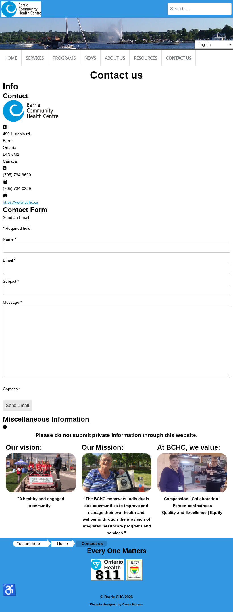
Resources (145, 58)
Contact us (178, 58)
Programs (64, 58)
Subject (11, 281)
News (90, 58)
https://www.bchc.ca (20, 202)
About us (115, 58)
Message (12, 302)
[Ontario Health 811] (107, 579)
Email (9, 260)
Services (35, 58)
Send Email (17, 405)
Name (9, 239)
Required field (16, 228)
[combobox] (200, 9)
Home (10, 58)
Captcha (11, 389)
